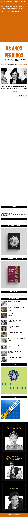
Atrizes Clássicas (4, 3)
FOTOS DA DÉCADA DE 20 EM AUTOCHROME (15, 314)
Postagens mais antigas (22, 95)
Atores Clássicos (13, 3)
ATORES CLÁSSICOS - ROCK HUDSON (14, 357)
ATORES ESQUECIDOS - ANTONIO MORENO (15, 332)
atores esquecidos (14, 6)
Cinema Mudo (6, 1)
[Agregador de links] (10, 418)
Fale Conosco (21, 8)
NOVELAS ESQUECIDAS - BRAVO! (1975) (14, 351)
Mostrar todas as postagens (22, 64)
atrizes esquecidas (5, 6)
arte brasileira (14, 8)
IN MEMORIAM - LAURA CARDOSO (14, 301)
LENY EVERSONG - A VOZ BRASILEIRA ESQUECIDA (16, 338)
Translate (22, 209)
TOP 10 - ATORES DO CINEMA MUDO (14, 320)
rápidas (8, 8)
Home (1, 1)
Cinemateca (20, 3)
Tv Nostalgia (23, 1)
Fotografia (17, 1)
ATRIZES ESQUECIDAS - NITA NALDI (14, 326)
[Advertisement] (14, 27)
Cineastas (3, 8)
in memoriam (21, 6)
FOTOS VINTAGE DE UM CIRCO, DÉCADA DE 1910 (16, 345)
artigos (11, 1)
